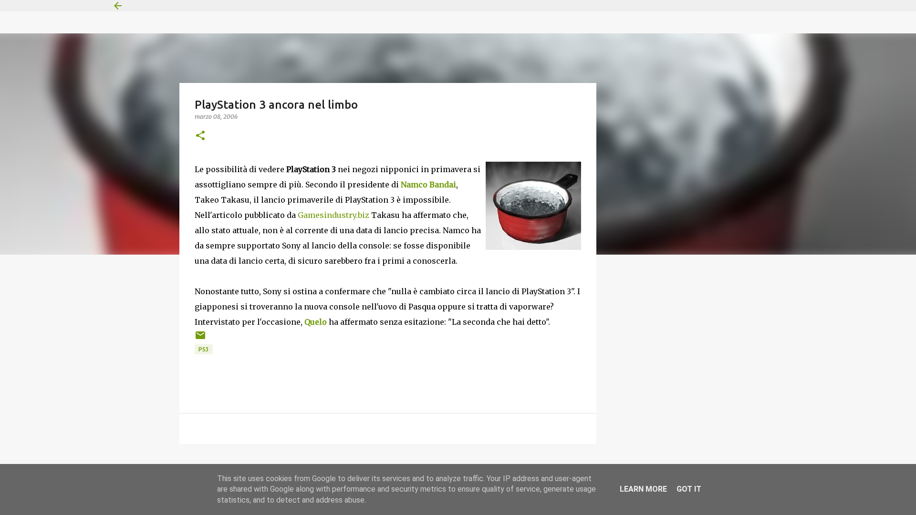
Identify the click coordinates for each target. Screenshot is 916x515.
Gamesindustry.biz (333, 215)
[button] (200, 136)
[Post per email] (200, 339)
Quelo (315, 322)
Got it (689, 489)
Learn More (643, 489)
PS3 (203, 349)
